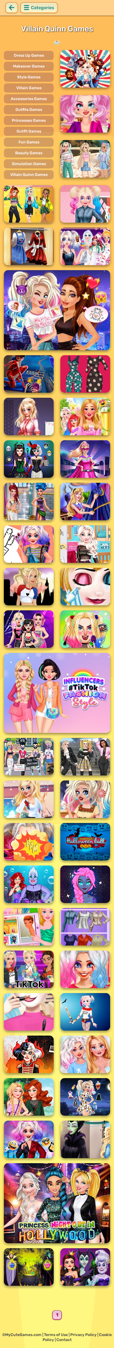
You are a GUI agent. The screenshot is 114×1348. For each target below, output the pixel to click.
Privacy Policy (83, 1334)
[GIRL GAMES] (57, 42)
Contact (64, 1339)
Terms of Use (56, 1334)
